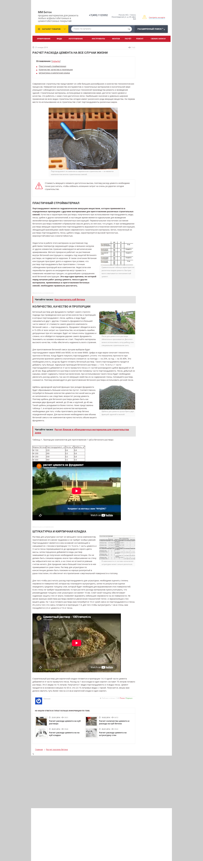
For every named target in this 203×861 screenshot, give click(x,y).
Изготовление (76, 38)
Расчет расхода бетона (57, 749)
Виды (59, 38)
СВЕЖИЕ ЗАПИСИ (158, 38)
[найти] (129, 29)
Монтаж (116, 38)
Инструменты (98, 38)
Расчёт (128, 38)
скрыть (56, 61)
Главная (39, 749)
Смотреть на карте (157, 17)
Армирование (43, 38)
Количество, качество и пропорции (56, 69)
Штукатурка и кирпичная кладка (54, 73)
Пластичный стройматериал (52, 66)
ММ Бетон (45, 12)
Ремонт (139, 38)
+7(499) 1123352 (98, 15)
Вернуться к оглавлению (43, 292)
